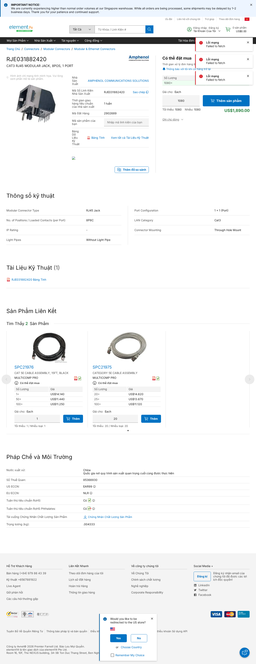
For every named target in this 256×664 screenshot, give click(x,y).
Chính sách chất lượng (146, 579)
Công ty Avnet (15, 646)
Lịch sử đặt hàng (80, 579)
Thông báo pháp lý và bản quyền (66, 631)
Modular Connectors (56, 49)
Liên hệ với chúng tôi (188, 19)
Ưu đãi (168, 19)
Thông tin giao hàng (82, 592)
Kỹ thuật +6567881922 (21, 579)
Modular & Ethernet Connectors (94, 49)
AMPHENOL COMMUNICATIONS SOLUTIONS (118, 80)
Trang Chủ (13, 49)
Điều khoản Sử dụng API (172, 631)
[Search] (149, 29)
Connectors (31, 49)
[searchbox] (120, 29)
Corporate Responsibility (147, 592)
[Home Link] (21, 29)
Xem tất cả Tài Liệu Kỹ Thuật (130, 137)
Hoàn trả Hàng (78, 586)
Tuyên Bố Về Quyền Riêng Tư (24, 631)
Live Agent (13, 586)
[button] (17, 40)
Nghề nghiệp (139, 586)
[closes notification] (251, 5)
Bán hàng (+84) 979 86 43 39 (26, 573)
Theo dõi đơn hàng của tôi (86, 573)
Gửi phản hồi (14, 592)
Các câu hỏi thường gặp (22, 598)
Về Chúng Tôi (140, 573)
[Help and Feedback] (245, 653)
